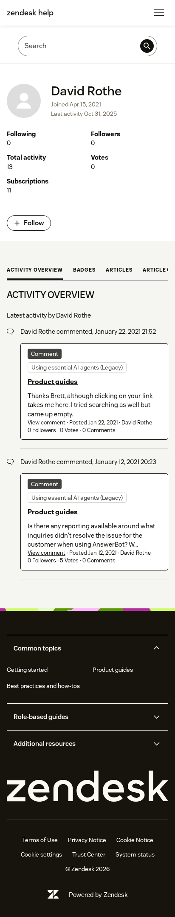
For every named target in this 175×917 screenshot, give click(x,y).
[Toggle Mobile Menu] (159, 12)
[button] (80, 648)
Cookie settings (41, 854)
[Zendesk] (87, 786)
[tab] (35, 270)
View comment (46, 422)
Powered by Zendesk (98, 894)
